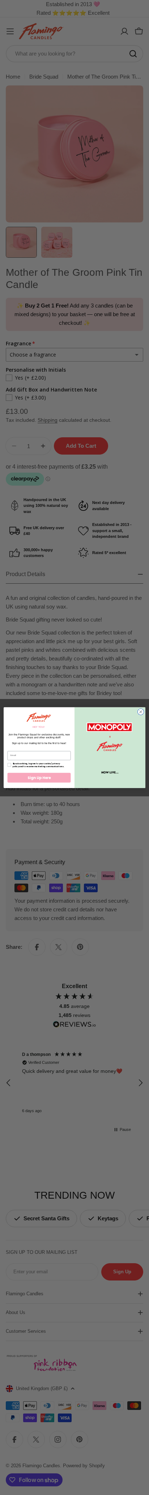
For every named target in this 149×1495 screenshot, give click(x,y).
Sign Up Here (39, 777)
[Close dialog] (140, 712)
